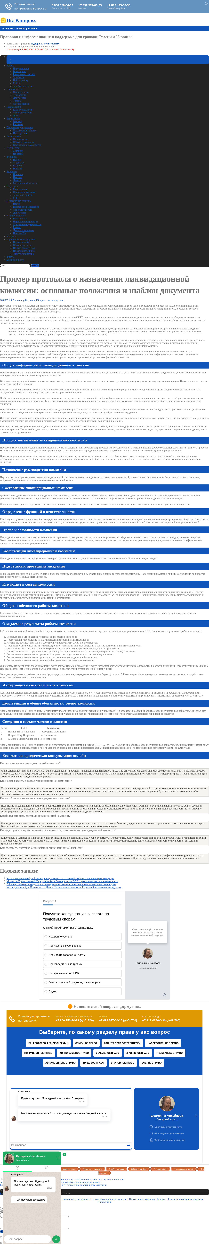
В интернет (19, 71)
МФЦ (16, 198)
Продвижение (21, 68)
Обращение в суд (22, 245)
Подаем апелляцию (24, 250)
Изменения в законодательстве (30, 59)
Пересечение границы (19, 200)
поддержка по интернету (45, 43)
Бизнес (17, 227)
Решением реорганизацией (95, 1179)
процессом (73, 1179)
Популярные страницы (142, 1199)
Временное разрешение (26, 206)
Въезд (16, 203)
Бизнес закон (14, 136)
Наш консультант (16, 215)
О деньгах (18, 162)
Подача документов (24, 248)
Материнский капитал (25, 183)
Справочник (105, 1202)
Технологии (19, 95)
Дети (16, 115)
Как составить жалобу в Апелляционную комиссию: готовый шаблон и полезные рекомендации (60, 878)
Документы (19, 97)
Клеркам (11, 236)
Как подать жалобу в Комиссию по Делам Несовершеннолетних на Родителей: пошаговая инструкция (64, 887)
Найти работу (20, 80)
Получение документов (20, 127)
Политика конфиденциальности (73, 1199)
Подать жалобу (21, 242)
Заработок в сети (22, 86)
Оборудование (21, 103)
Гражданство (14, 106)
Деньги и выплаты (23, 230)
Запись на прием (22, 195)
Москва (17, 121)
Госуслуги (12, 186)
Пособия (18, 174)
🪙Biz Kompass (18, 20)
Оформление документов (27, 145)
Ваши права (19, 218)
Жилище (18, 150)
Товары (17, 100)
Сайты (16, 83)
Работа (10, 65)
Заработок (18, 77)
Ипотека (18, 153)
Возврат (17, 165)
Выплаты (12, 171)
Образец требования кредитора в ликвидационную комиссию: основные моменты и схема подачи (61, 884)
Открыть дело (21, 92)
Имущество (13, 147)
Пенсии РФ (19, 233)
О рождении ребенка (24, 130)
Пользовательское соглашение (110, 1199)
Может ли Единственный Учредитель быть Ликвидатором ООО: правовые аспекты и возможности (62, 881)
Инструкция (20, 133)
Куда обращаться (22, 109)
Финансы (12, 156)
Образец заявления (23, 142)
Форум (10, 256)
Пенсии (17, 168)
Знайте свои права (23, 253)
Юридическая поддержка (21, 239)
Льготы (17, 180)
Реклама (161, 1199)
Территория (13, 118)
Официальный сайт (24, 192)
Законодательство (16, 56)
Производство (14, 89)
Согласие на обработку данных (185, 1199)
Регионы (18, 124)
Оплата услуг (20, 139)
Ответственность (22, 112)
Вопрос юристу (15, 259)
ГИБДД (17, 62)
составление (117, 1179)
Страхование (20, 189)
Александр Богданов (23, 300)
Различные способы (24, 74)
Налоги (17, 159)
